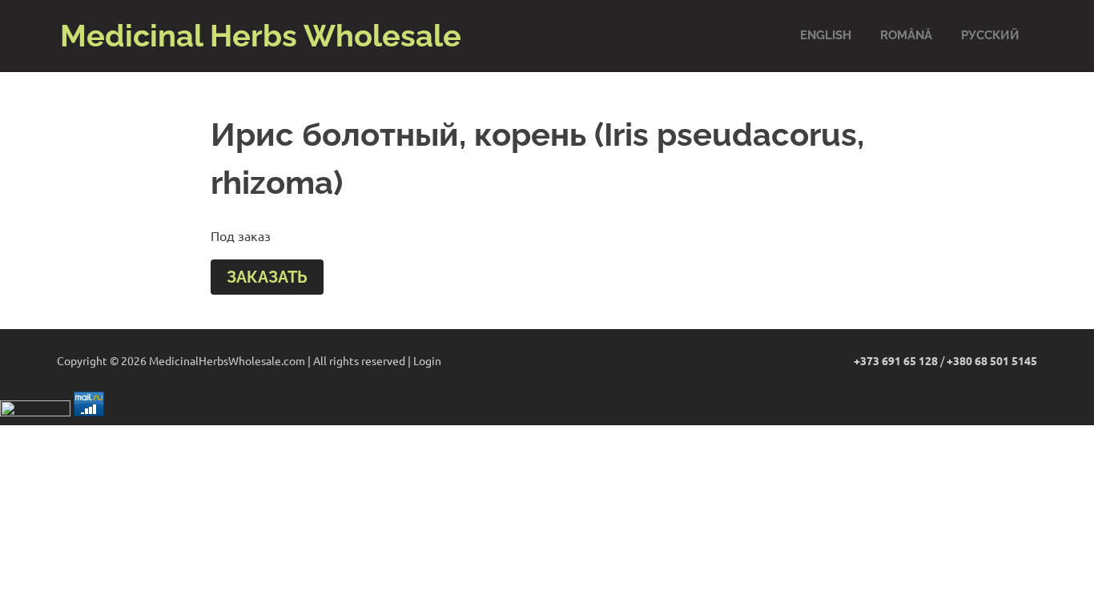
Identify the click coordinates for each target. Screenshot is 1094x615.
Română (906, 35)
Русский (990, 35)
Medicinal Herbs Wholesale (260, 36)
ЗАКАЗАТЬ (267, 277)
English (825, 35)
